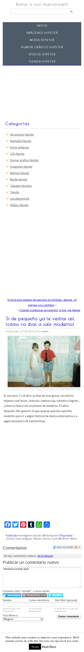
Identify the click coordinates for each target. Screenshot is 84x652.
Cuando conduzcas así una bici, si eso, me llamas (49, 310)
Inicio (42, 25)
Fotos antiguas (19, 147)
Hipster (37, 538)
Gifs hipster (17, 154)
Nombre (7, 600)
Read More (49, 646)
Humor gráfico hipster (42, 47)
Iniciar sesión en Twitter (55, 595)
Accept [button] (35, 646)
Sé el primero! (45, 555)
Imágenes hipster (42, 33)
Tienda (14, 192)
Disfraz (10, 538)
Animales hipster (20, 141)
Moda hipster (42, 40)
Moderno (63, 538)
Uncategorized (19, 198)
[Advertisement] (33, 91)
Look (54, 538)
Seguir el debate (77, 547)
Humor (47, 538)
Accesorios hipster (22, 134)
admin (45, 331)
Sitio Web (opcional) (66, 600)
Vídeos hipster (42, 54)
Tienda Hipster (42, 61)
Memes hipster (19, 173)
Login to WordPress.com (34, 595)
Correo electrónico (39, 600)
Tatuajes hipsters (21, 186)
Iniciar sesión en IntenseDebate (12, 595)
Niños (73, 538)
